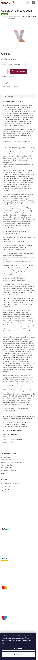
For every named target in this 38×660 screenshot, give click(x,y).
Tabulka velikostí (6, 468)
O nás (3, 473)
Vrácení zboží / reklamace (9, 470)
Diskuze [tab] (10, 96)
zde (3, 643)
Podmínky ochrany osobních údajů (11, 462)
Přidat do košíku (20, 71)
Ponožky (14, 434)
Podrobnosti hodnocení (28, 16)
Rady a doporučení (7, 465)
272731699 (7, 487)
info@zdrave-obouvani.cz (12, 484)
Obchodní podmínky (7, 460)
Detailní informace (6, 77)
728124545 (7, 490)
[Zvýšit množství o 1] (8, 70)
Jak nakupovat (5, 457)
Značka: (9, 18)
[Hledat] (22, 3)
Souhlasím (18, 655)
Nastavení (18, 648)
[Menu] (33, 3)
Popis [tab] (4, 96)
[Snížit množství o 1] (8, 72)
